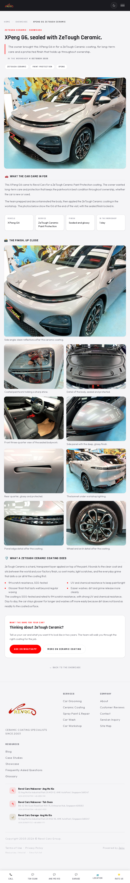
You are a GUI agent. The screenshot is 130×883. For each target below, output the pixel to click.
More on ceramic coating (64, 649)
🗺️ (97, 876)
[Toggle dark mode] (114, 5)
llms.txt (22, 852)
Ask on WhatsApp (25, 649)
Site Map (106, 725)
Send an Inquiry (110, 719)
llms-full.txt (35, 852)
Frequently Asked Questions (23, 770)
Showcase (22, 21)
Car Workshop (72, 725)
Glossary (11, 776)
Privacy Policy (34, 847)
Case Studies (14, 757)
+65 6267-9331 (40, 809)
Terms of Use (13, 847)
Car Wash (69, 719)
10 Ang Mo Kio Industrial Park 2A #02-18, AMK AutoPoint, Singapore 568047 (53, 819)
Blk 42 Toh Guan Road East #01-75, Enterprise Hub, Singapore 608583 (51, 805)
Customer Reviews (112, 707)
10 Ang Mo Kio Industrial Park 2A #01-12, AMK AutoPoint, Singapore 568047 (53, 792)
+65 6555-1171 (39, 822)
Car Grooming (72, 701)
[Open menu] (122, 5)
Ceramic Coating (74, 707)
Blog (8, 751)
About (104, 701)
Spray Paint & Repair (76, 713)
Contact (105, 713)
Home (7, 21)
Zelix (122, 847)
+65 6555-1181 (40, 796)
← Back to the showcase (65, 667)
